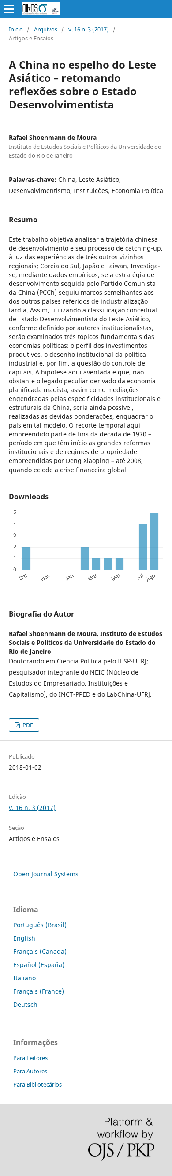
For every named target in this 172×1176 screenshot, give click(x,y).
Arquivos (45, 29)
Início (16, 29)
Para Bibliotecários (37, 1084)
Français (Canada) (40, 951)
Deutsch (25, 1004)
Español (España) (38, 964)
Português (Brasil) (40, 925)
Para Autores (30, 1071)
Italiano (24, 978)
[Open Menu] (9, 9)
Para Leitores (30, 1058)
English (24, 938)
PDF (27, 725)
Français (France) (38, 991)
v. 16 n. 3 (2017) (88, 29)
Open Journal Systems (46, 874)
